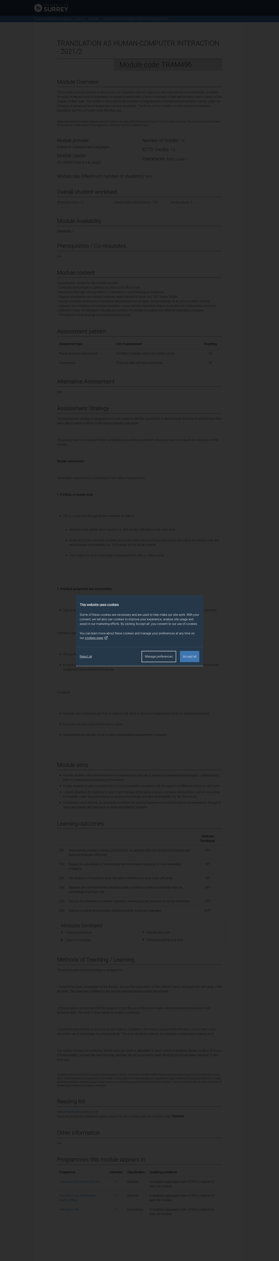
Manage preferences (159, 656)
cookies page (94, 638)
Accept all (189, 656)
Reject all (86, 656)
